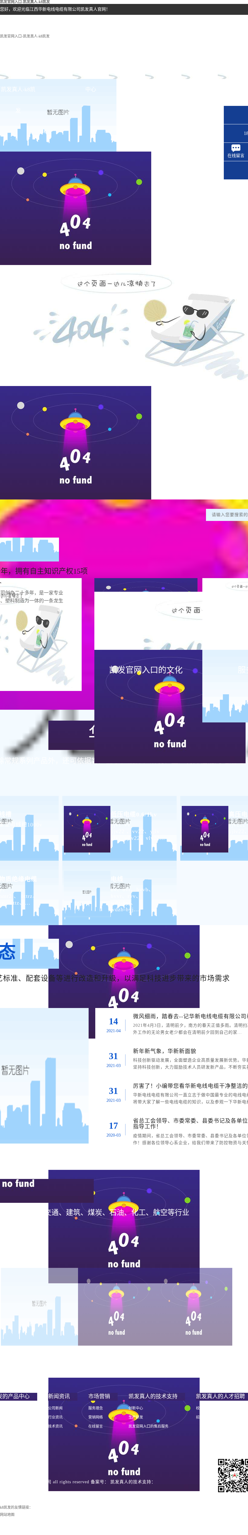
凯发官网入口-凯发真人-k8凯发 (25, 36)
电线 (117, 879)
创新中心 (136, 1408)
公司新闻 (55, 1408)
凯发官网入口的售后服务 (148, 1426)
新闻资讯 (127, 68)
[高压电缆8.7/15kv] (204, 824)
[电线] (86, 889)
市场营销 (163, 68)
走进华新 (54, 68)
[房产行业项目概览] (193, 1307)
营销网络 (95, 1417)
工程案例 (199, 68)
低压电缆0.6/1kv (134, 814)
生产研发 (136, 1417)
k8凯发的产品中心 (90, 72)
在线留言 (95, 1426)
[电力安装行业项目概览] (116, 1307)
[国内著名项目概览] (39, 1307)
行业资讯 (55, 1417)
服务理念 (95, 1408)
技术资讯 (55, 1426)
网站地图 (7, 1515)
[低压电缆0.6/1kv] (86, 824)
